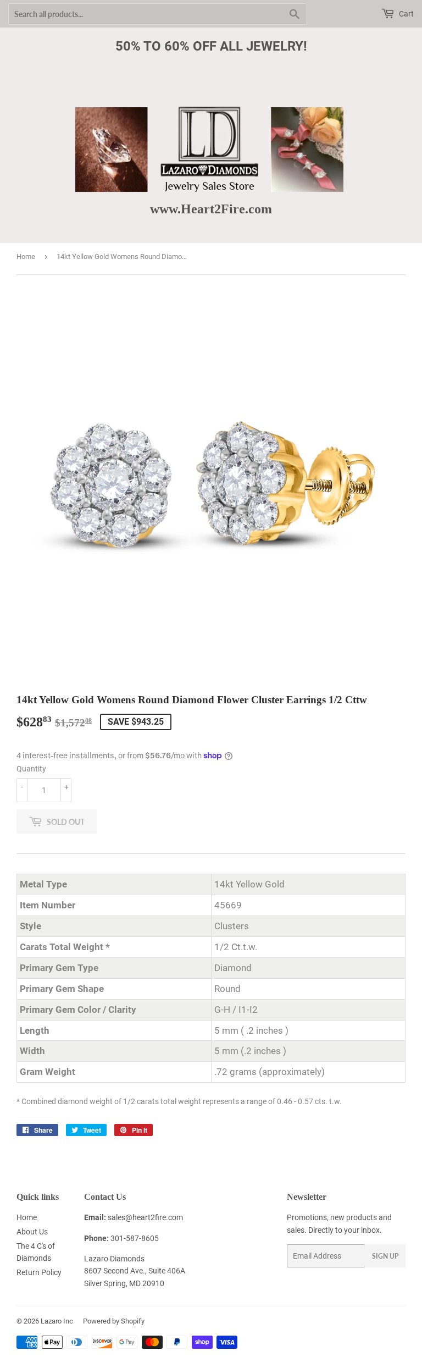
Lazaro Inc (57, 1321)
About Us (32, 1231)
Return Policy (39, 1272)
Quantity (31, 768)
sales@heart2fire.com (145, 1217)
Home (25, 256)
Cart (405, 13)
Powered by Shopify (114, 1321)
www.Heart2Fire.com (211, 208)
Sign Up (385, 1256)
